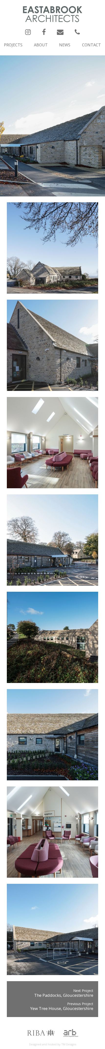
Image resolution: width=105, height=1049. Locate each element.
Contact (91, 45)
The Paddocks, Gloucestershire (63, 995)
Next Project (83, 990)
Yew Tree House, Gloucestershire (61, 1008)
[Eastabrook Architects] (52, 13)
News (64, 45)
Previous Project (80, 1003)
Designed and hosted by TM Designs (52, 1044)
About (41, 45)
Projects (13, 45)
